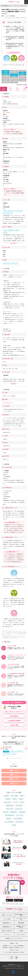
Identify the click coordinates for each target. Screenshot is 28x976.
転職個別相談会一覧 (7, 926)
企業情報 (17, 90)
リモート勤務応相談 (22, 80)
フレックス (15, 802)
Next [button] (26, 748)
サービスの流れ (7, 919)
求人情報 (10, 90)
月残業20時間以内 (5, 75)
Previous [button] (2, 748)
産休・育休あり (7, 802)
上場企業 (22, 72)
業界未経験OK (5, 79)
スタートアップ (22, 79)
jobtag (20, 631)
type (15, 945)
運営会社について (9, 938)
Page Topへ (25, 847)
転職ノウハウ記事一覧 (7, 930)
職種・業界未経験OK (14, 79)
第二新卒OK (14, 77)
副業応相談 (5, 80)
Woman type (15, 952)
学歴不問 (14, 72)
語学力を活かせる (5, 82)
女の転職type (21, 945)
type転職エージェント (8, 945)
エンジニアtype (7, 952)
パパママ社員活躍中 (14, 80)
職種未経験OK (22, 77)
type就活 (11, 947)
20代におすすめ (22, 75)
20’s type (22, 952)
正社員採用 (5, 70)
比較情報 (24, 90)
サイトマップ (7, 934)
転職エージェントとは (7, 915)
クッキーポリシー (18, 938)
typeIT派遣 (4, 947)
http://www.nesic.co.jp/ (8, 402)
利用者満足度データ (7, 922)
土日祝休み (5, 72)
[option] (14, 748)
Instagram (11, 957)
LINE (16, 957)
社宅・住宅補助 (14, 70)
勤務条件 (3, 90)
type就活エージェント (19, 947)
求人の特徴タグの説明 (20, 84)
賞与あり (22, 802)
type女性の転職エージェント (7, 5)
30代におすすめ (5, 77)
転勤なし (22, 70)
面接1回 (14, 82)
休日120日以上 (14, 75)
